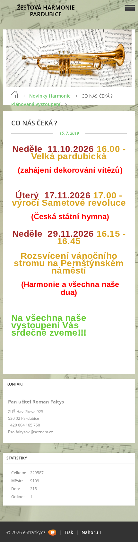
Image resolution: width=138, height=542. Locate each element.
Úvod (14, 95)
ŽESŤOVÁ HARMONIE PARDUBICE (46, 11)
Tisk (69, 532)
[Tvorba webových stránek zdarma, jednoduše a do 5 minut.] (52, 533)
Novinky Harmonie (50, 96)
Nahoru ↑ (92, 532)
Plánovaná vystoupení (35, 104)
